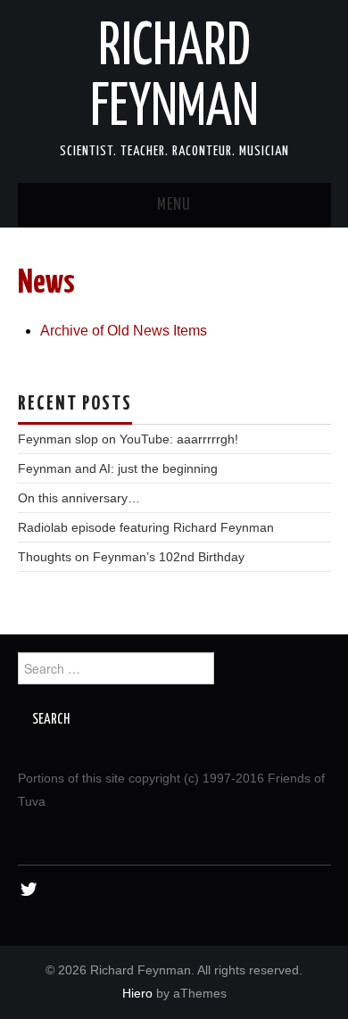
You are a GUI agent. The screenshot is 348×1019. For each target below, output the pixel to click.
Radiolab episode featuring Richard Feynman (146, 527)
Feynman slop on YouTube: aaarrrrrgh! (128, 439)
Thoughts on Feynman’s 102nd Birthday (131, 557)
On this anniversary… (79, 498)
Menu (174, 205)
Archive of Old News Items (123, 330)
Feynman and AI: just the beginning (118, 468)
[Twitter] (29, 890)
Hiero (137, 993)
